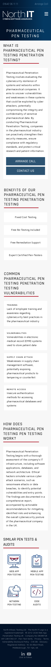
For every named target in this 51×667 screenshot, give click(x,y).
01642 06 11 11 (10, 4)
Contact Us (25, 171)
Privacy (38, 638)
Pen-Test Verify (26, 638)
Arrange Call (41, 4)
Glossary (43, 641)
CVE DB (34, 641)
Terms (46, 638)
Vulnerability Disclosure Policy (15, 641)
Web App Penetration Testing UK (18, 19)
